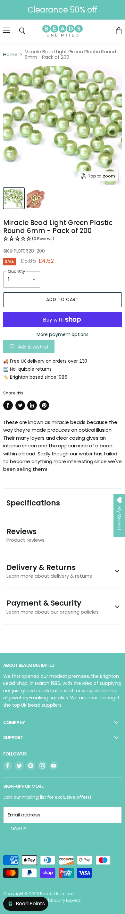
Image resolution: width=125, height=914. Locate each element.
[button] (62, 239)
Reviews (25, 534)
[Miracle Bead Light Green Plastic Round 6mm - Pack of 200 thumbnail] (14, 198)
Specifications (33, 503)
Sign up (18, 829)
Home (10, 54)
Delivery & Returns (49, 570)
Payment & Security (52, 606)
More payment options (62, 334)
